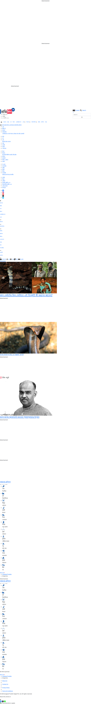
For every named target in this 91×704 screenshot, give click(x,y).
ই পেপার (3, 164)
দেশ (11, 122)
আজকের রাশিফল (5, 481)
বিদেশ (14, 122)
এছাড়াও (1, 255)
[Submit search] (82, 117)
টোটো (19, 133)
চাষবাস (3, 161)
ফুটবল (6, 141)
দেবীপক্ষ (3, 180)
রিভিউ (8, 154)
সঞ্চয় (46, 122)
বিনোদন (27, 122)
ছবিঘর (39, 122)
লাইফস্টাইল (33, 122)
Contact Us (5, 684)
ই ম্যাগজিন (4, 166)
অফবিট (3, 145)
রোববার (3, 177)
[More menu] (90, 122)
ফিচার (3, 179)
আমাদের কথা (4, 174)
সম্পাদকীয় (4, 172)
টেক (17, 133)
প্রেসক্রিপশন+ (18, 122)
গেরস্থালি (22, 133)
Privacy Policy (6, 687)
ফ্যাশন (12, 133)
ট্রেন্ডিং (3, 167)
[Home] (7, 110)
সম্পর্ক (9, 133)
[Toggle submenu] (0, 224)
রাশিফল (42, 122)
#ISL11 (4, 128)
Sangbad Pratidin (7, 574)
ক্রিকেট (3, 141)
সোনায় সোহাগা (5, 186)
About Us (4, 681)
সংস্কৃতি (10, 154)
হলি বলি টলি (4, 154)
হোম (3, 126)
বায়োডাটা (3, 158)
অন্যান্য (9, 141)
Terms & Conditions (7, 691)
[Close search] (73, 112)
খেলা (23, 122)
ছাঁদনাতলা (4, 187)
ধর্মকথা (3, 146)
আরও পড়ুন (2, 572)
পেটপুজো (14, 133)
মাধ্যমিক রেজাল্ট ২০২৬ (6, 182)
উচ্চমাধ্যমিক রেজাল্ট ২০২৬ (7, 184)
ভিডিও (3, 171)
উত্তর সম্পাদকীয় (10, 174)
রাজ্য (8, 122)
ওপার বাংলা (4, 148)
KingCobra (3, 261)
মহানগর (4, 122)
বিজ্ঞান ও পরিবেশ (5, 159)
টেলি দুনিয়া (14, 154)
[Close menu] (0, 200)
